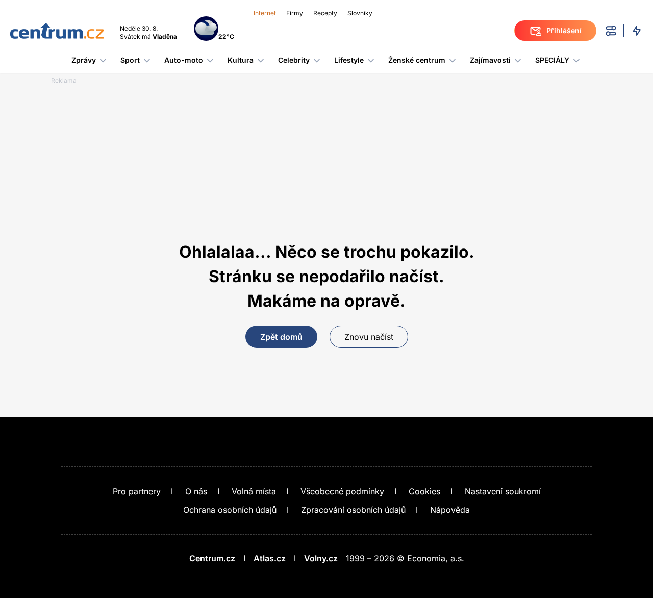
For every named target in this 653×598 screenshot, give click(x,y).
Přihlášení (564, 30)
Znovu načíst (368, 337)
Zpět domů (281, 337)
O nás (196, 491)
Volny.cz (321, 558)
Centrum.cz (212, 558)
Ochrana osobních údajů (230, 510)
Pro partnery (137, 491)
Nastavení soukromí (503, 491)
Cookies (424, 491)
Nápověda (450, 510)
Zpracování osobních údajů (353, 510)
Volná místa (254, 491)
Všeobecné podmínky (342, 491)
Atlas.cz (270, 558)
